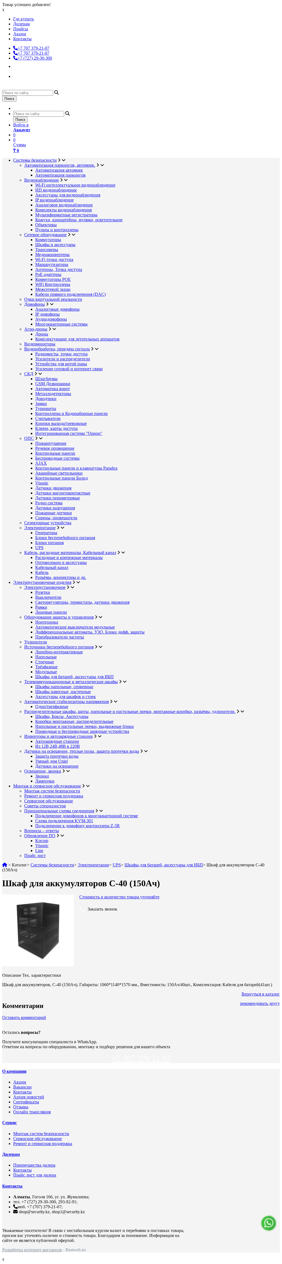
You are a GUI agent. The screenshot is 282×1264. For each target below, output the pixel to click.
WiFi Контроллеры (52, 284)
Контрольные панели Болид (61, 478)
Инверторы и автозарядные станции (58, 736)
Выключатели (48, 597)
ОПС (29, 438)
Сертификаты (26, 1102)
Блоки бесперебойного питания (65, 537)
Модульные (46, 671)
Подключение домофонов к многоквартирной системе (86, 815)
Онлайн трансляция (32, 1111)
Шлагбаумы (46, 378)
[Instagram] (18, 66)
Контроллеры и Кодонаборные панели (71, 413)
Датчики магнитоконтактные (62, 493)
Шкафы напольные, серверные (64, 686)
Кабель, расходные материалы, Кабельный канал (70, 552)
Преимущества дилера (34, 1165)
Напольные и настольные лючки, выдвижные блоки (84, 726)
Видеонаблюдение (41, 180)
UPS (39, 547)
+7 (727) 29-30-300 (35, 58)
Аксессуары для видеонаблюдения (67, 195)
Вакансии (22, 1087)
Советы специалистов (45, 805)
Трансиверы (46, 249)
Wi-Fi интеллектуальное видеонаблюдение (75, 185)
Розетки (42, 592)
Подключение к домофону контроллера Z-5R (77, 825)
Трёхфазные (46, 666)
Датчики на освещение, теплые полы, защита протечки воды (81, 751)
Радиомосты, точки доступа (61, 354)
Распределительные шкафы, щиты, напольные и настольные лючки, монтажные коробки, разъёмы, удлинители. (129, 711)
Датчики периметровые (57, 498)
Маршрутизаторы (51, 264)
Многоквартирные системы (61, 324)
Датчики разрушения (55, 507)
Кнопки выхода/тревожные (61, 423)
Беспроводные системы (57, 458)
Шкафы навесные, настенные (63, 691)
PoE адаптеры (48, 274)
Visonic (41, 483)
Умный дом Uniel (51, 761)
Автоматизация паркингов (60, 175)
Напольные (46, 656)
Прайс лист (35, 855)
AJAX (41, 463)
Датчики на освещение (56, 766)
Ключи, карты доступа (56, 428)
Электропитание (40, 527)
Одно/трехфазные (51, 706)
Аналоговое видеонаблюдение (64, 205)
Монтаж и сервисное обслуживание (47, 786)
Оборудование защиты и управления (59, 617)
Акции (19, 33)
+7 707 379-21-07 (33, 48)
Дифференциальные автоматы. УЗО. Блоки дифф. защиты (90, 632)
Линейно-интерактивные (59, 652)
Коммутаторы (48, 239)
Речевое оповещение (54, 448)
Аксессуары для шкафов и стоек (65, 696)
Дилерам (21, 24)
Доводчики (45, 398)
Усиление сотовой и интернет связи (69, 368)
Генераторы (46, 532)
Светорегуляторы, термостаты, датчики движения (82, 602)
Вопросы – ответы (41, 830)
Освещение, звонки (42, 771)
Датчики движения (53, 488)
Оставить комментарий (24, 1017)
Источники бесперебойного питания (59, 647)
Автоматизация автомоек (59, 170)
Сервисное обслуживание (48, 801)
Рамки (41, 607)
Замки (41, 403)
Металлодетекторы (53, 393)
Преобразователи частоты (59, 637)
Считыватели (48, 418)
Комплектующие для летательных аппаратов (77, 339)
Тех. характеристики (41, 975)
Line (39, 850)
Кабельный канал (51, 567)
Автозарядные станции (57, 741)
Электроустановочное (45, 587)
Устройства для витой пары (61, 363)
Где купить (23, 19)
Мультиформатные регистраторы (66, 214)
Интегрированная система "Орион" (68, 433)
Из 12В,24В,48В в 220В (57, 746)
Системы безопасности (35, 160)
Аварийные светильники (59, 473)
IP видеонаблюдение (54, 200)
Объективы (46, 224)
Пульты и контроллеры (56, 229)
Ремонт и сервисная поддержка (53, 796)
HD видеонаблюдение (56, 190)
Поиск (9, 99)
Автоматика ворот (52, 388)
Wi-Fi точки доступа (54, 259)
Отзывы (20, 1107)
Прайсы (20, 28)
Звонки (42, 776)
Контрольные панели (55, 453)
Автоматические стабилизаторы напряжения (66, 701)
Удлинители (35, 642)
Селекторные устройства (47, 522)
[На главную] (4, 865)
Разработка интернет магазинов (32, 1249)
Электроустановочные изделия (42, 582)
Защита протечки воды (56, 756)
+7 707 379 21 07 (141, 1058)
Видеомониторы (39, 344)
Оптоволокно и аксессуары (61, 562)
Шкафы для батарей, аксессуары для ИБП (74, 676)
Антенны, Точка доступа (58, 269)
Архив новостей (28, 1097)
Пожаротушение (50, 443)
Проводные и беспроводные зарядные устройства (82, 731)
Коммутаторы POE (53, 279)
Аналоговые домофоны (57, 309)
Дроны (41, 334)
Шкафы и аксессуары (55, 244)
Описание (11, 975)
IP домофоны (47, 314)
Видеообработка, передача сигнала (57, 349)
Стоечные (44, 661)
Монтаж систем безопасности (52, 791)
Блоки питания (49, 542)
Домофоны (34, 304)
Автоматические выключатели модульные (75, 627)
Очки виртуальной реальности (53, 299)
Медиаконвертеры (52, 254)
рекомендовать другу (260, 1003)
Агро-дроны (35, 329)
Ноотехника (46, 622)
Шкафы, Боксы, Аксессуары (61, 716)
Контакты (22, 38)
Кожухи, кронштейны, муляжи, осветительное (79, 219)
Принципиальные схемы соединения (59, 810)
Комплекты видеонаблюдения (63, 209)
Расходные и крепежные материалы (69, 557)
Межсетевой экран (52, 289)
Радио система (49, 503)
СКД (28, 373)
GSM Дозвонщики (52, 383)
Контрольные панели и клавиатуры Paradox (76, 468)
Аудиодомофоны (51, 319)
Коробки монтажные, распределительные (74, 721)
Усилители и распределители (62, 358)
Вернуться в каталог (261, 994)
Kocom (41, 840)
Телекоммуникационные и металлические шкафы (71, 681)
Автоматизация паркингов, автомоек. (59, 165)
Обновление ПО (39, 835)
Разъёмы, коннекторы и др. (60, 577)
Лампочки (45, 781)
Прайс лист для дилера (34, 1175)
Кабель (41, 572)
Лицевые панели (51, 612)
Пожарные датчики (53, 512)
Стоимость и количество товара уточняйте (119, 897)
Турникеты (45, 408)
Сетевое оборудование (45, 234)
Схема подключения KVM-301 (64, 820)
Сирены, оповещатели (56, 517)
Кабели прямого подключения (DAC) (70, 294)
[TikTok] (18, 76)
